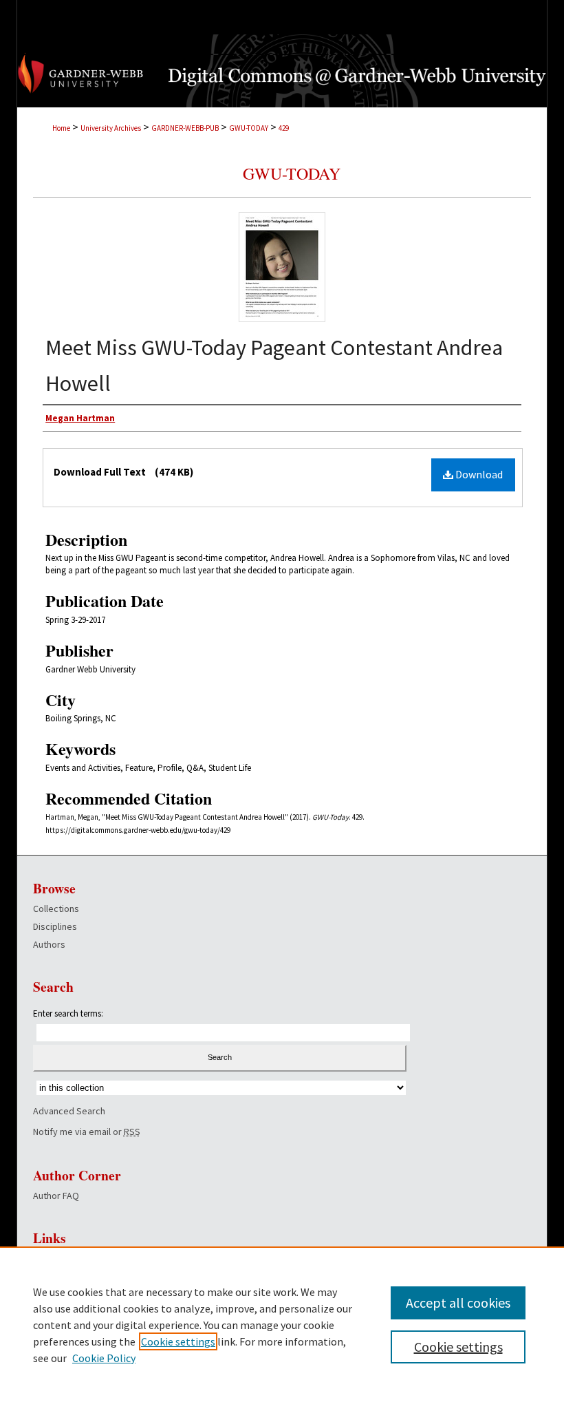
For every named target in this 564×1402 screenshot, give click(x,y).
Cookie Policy (103, 1358)
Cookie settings (178, 1341)
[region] (282, 1324)
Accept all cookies (458, 1302)
